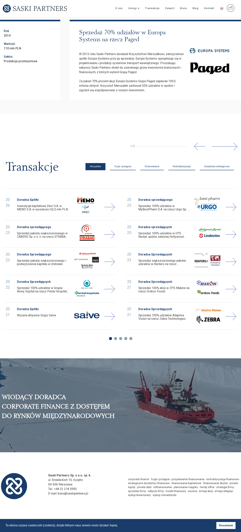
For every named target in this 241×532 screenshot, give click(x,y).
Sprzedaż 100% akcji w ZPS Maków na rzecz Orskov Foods (163, 289)
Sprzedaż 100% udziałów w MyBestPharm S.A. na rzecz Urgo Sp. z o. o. (163, 207)
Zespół (170, 8)
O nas (119, 8)
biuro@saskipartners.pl (73, 493)
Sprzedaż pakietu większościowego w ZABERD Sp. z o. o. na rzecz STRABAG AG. (42, 235)
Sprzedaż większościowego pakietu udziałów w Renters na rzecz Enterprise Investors (162, 262)
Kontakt (209, 8)
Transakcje (152, 8)
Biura (183, 8)
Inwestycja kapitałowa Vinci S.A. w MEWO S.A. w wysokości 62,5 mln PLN (42, 207)
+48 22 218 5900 (65, 489)
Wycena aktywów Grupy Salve (36, 315)
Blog (196, 8)
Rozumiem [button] (226, 525)
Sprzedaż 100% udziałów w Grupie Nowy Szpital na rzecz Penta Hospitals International (43, 289)
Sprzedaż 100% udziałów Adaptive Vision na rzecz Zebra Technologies (162, 317)
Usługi (132, 8)
